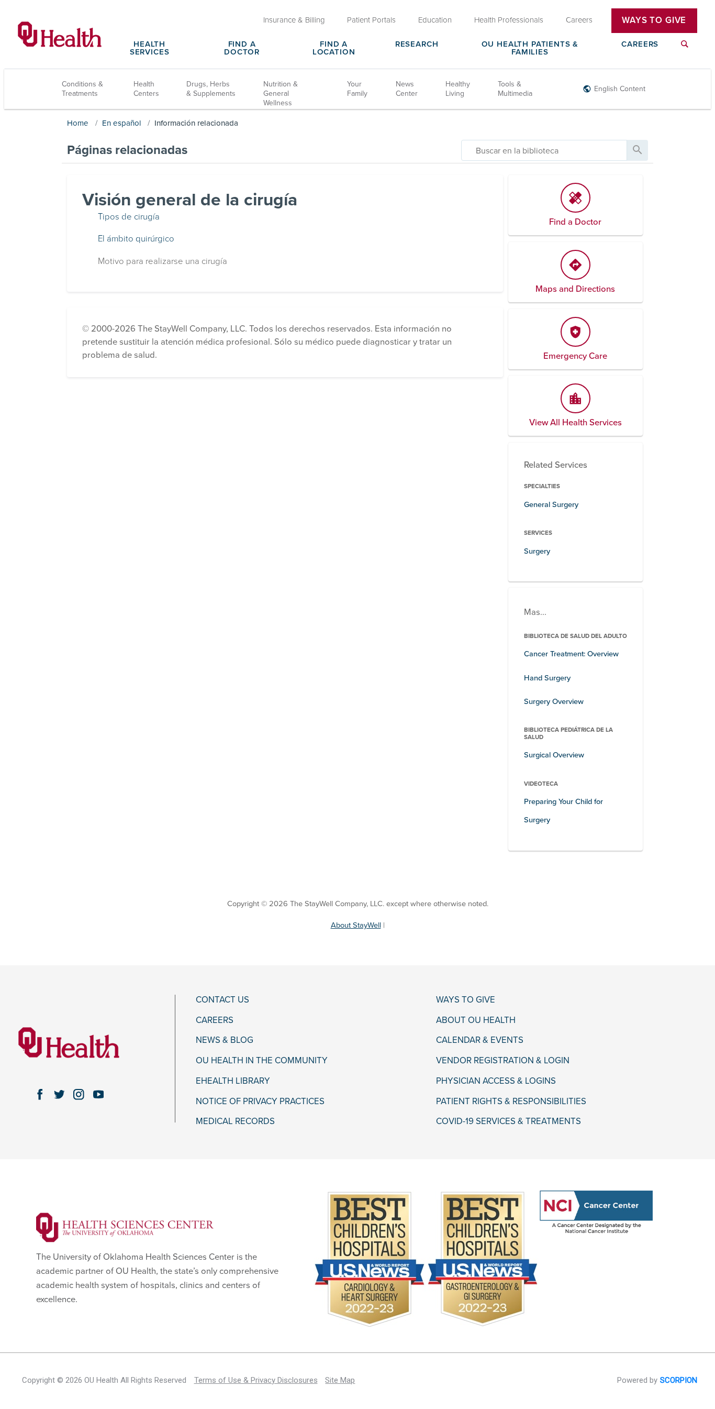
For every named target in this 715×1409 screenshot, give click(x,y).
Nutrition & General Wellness (280, 93)
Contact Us (222, 1000)
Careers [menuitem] (579, 20)
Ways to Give (465, 1000)
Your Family (357, 89)
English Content (619, 88)
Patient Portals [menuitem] (371, 20)
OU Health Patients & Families (530, 48)
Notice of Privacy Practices (260, 1101)
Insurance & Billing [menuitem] (294, 20)
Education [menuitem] (435, 20)
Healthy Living (457, 89)
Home (77, 123)
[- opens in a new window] (125, 1227)
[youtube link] (98, 1094)
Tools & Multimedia (515, 89)
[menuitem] (684, 50)
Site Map (340, 1380)
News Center (407, 89)
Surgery (537, 551)
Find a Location (333, 48)
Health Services (150, 48)
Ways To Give (654, 20)
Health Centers (146, 89)
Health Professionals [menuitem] (508, 20)
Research (417, 44)
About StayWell (356, 925)
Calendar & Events (479, 1040)
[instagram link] (78, 1094)
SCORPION (678, 1380)
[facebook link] (39, 1094)
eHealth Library (233, 1081)
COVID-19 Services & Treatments (508, 1121)
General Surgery (551, 504)
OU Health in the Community (262, 1060)
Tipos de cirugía (129, 217)
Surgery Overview (554, 701)
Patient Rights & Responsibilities (511, 1101)
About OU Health (476, 1020)
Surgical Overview (554, 755)
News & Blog (224, 1040)
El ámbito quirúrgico (136, 239)
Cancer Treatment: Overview (571, 654)
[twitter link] (59, 1094)
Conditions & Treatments (82, 89)
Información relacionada (196, 123)
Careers (639, 44)
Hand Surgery (547, 678)
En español (121, 123)
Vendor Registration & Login (502, 1060)
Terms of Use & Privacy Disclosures (256, 1380)
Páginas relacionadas (127, 150)
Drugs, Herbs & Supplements (211, 89)
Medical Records (235, 1121)
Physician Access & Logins (496, 1081)
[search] (544, 150)
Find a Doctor (242, 48)
